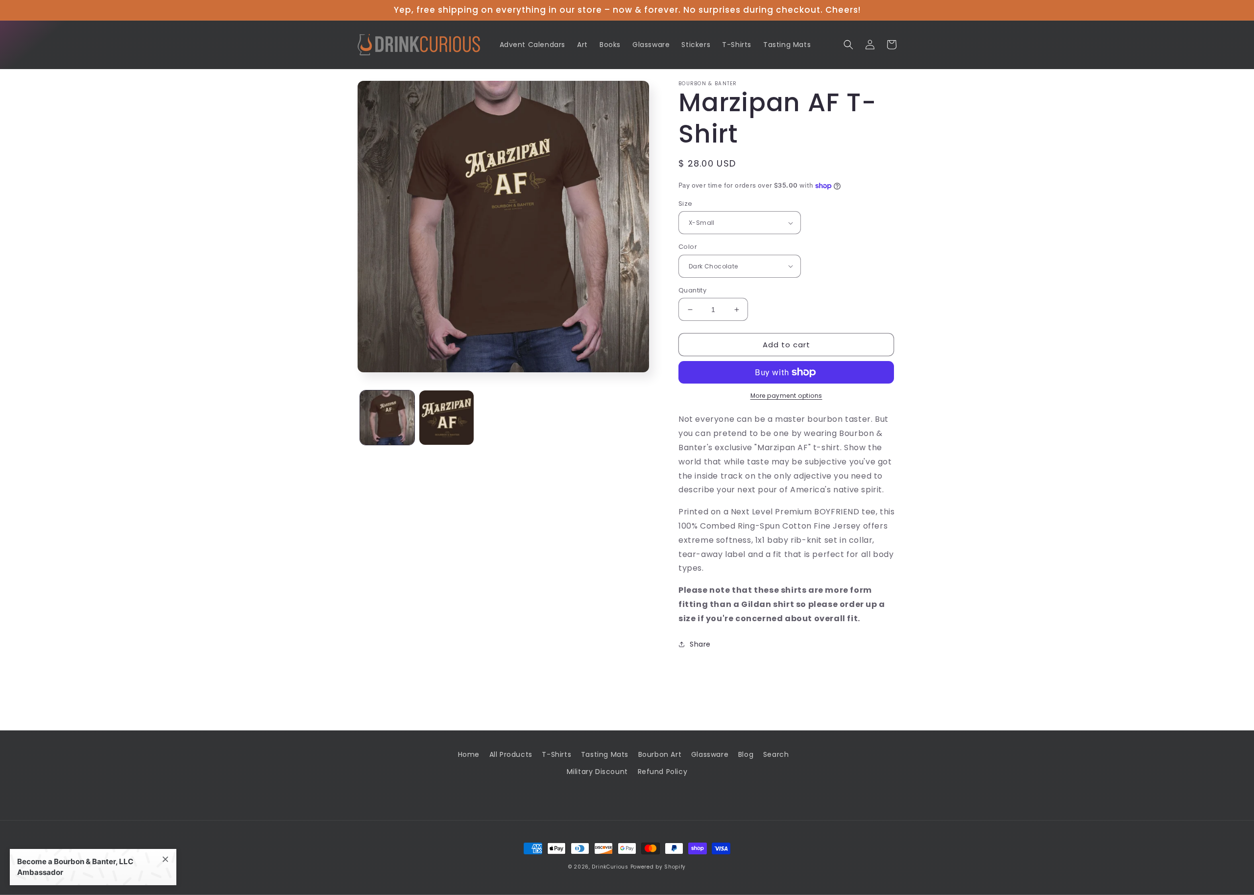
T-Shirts (556, 754)
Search (776, 754)
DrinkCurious (610, 867)
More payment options (786, 395)
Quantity (692, 290)
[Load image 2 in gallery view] (446, 417)
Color (687, 246)
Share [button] (700, 644)
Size (685, 203)
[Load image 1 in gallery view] (387, 417)
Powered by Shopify (658, 867)
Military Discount (597, 771)
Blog (745, 754)
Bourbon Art (660, 754)
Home (469, 754)
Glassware (709, 754)
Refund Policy (663, 771)
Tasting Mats (604, 754)
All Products (510, 754)
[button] (848, 44)
